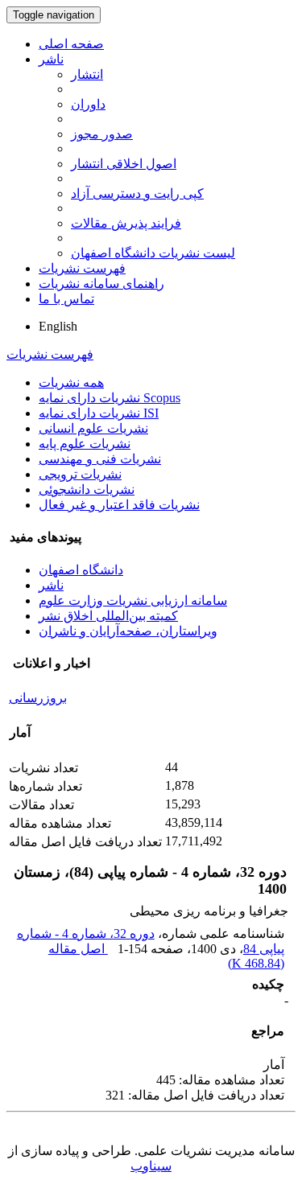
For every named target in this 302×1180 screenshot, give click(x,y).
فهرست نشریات (82, 268)
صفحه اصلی (71, 44)
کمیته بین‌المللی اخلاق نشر (108, 616)
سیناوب (151, 1166)
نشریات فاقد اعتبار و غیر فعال (119, 505)
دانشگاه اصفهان (81, 570)
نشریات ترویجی (80, 474)
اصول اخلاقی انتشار (123, 164)
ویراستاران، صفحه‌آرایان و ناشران (128, 631)
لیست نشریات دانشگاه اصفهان (153, 253)
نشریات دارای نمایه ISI (99, 413)
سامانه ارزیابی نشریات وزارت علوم (133, 600)
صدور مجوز (102, 134)
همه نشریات (71, 382)
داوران (88, 104)
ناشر (51, 59)
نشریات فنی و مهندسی (100, 459)
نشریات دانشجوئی (86, 489)
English (58, 326)
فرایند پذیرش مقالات (126, 223)
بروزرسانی (38, 698)
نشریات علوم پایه (84, 443)
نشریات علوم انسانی (93, 428)
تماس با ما (66, 299)
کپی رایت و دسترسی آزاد (137, 193)
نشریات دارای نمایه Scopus (109, 398)
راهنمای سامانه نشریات (101, 283)
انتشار (87, 74)
